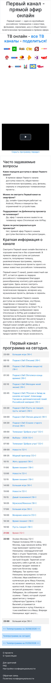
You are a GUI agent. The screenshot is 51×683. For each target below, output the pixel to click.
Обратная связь (10, 675)
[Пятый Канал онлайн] (36, 48)
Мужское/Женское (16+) (25, 503)
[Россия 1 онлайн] (7, 48)
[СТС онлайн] (29, 48)
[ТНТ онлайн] (22, 48)
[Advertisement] (25, 96)
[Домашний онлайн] (22, 57)
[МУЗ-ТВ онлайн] (25, 66)
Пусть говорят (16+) (22, 527)
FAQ (5, 665)
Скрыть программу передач (25, 152)
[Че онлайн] (44, 57)
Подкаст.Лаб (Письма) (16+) (26, 360)
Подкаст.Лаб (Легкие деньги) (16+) (30, 417)
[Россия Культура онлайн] (14, 57)
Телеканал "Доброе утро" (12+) (28, 432)
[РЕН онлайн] (29, 57)
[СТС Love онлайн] (44, 48)
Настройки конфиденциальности (19, 668)
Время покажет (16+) (23, 467)
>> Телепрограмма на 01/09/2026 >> (21, 643)
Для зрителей (9, 662)
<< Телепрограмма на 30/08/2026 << (21, 628)
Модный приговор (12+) (24, 455)
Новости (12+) (20, 449)
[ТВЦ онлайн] (7, 57)
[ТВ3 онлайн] (36, 57)
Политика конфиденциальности (18, 678)
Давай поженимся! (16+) (24, 497)
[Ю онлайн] (33, 66)
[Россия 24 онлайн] (18, 66)
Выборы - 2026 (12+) (23, 437)
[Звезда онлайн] (10, 66)
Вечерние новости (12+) (24, 515)
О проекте (8, 653)
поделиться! (35, 41)
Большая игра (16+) (22, 354)
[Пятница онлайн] (40, 66)
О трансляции (10, 655)
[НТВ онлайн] (14, 48)
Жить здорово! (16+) (23, 461)
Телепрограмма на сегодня (16, 636)
